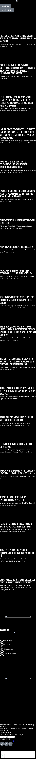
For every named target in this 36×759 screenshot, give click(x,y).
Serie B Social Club (10, 653)
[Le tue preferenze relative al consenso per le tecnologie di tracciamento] (3, 756)
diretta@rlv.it (8, 725)
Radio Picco (8, 641)
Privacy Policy (4, 737)
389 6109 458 (4, 726)
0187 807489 (23, 725)
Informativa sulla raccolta (10, 757)
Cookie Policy (12, 737)
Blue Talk (7, 645)
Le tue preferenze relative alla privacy (16, 753)
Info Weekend (8, 649)
